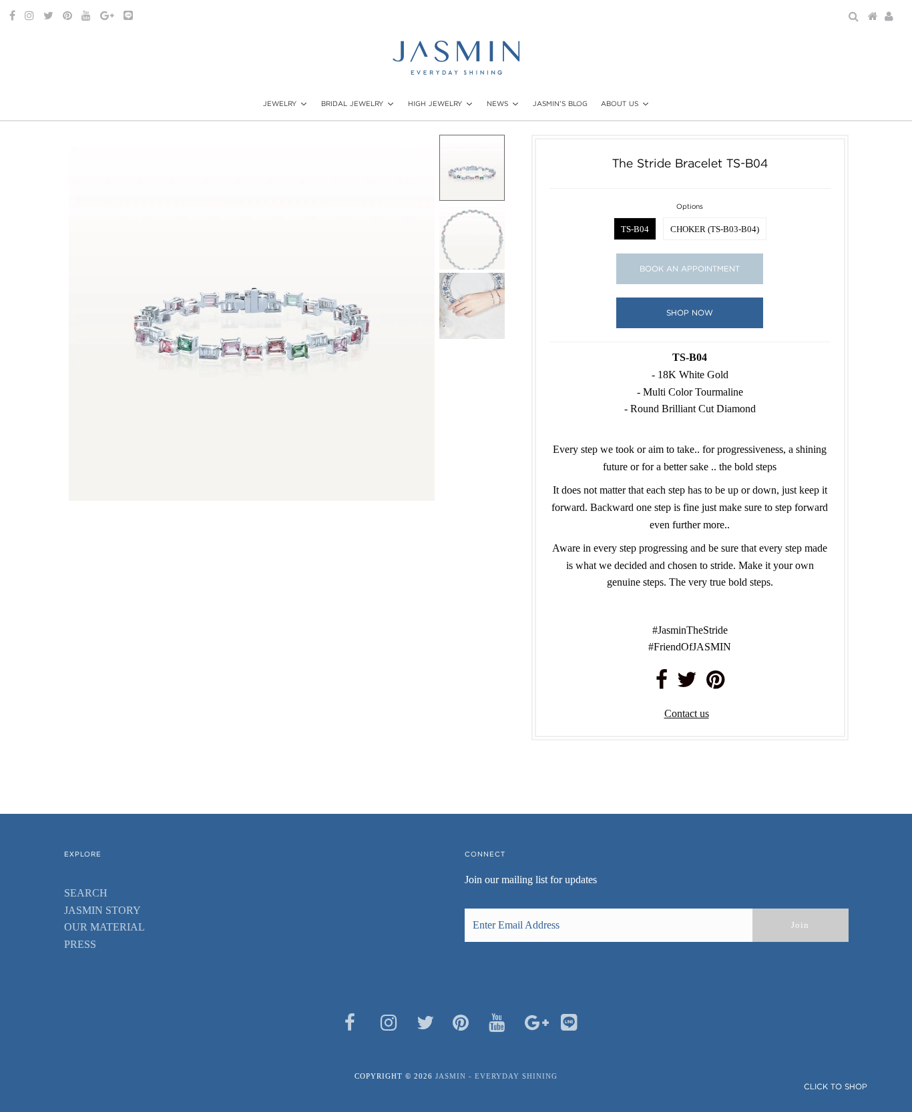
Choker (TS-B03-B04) (714, 229)
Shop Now (689, 313)
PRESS (80, 944)
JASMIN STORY (102, 910)
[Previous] (90, 156)
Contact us (686, 713)
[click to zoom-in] (413, 156)
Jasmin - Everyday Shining (496, 1076)
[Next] (123, 156)
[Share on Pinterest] (715, 683)
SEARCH (85, 893)
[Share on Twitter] (687, 683)
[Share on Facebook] (662, 683)
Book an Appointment (690, 268)
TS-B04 (635, 229)
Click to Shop (835, 1086)
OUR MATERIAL (104, 927)
